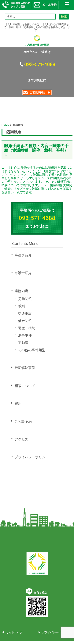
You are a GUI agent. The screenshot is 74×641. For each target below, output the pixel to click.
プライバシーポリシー (32, 457)
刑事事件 (25, 335)
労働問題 (25, 299)
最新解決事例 (25, 368)
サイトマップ (14, 632)
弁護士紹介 (23, 273)
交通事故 (25, 313)
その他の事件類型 (31, 350)
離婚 (21, 306)
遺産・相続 (26, 328)
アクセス (21, 439)
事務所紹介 (23, 255)
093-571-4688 (39, 64)
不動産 (23, 343)
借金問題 (25, 321)
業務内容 (21, 291)
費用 (18, 403)
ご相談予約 (23, 421)
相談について (25, 386)
